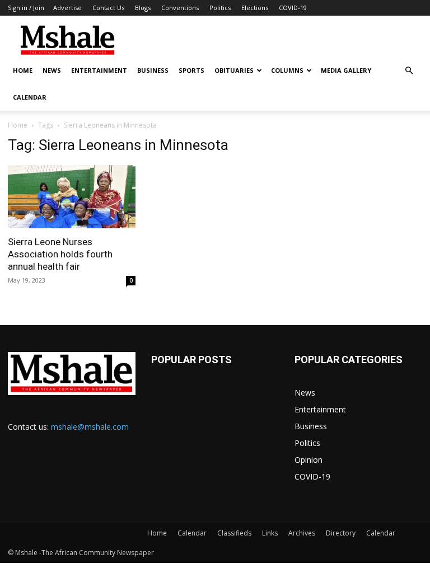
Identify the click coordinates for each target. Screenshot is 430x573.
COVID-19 (293, 7)
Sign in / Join (26, 7)
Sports (191, 70)
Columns (287, 70)
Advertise (67, 7)
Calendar (29, 97)
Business (153, 70)
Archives (301, 533)
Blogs (143, 7)
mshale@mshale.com (90, 426)
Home (22, 70)
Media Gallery (346, 70)
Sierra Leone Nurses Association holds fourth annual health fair (60, 254)
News (52, 70)
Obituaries (234, 70)
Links (270, 533)
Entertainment (99, 70)
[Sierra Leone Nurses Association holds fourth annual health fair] (71, 196)
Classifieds (234, 533)
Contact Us (108, 7)
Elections (254, 7)
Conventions (180, 7)
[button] (408, 70)
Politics (220, 7)
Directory (341, 533)
